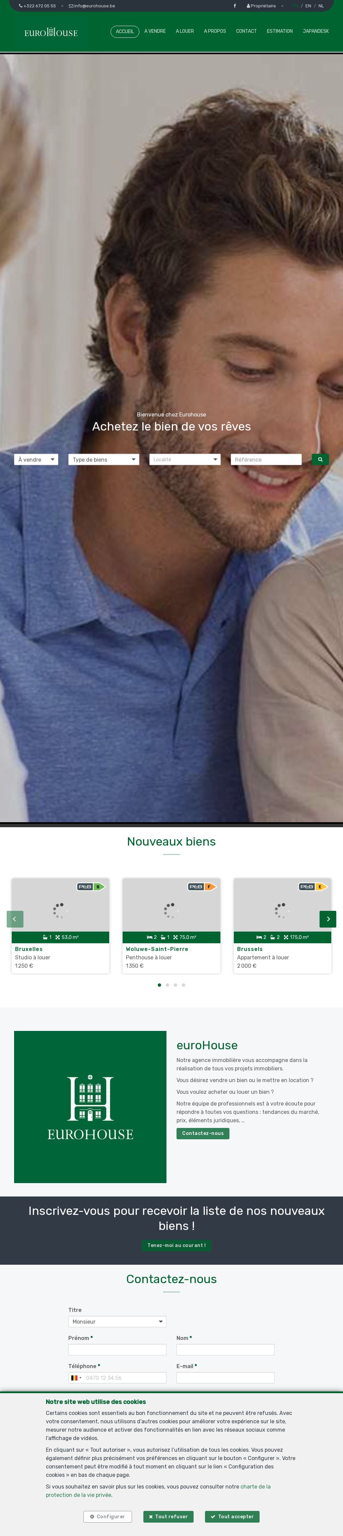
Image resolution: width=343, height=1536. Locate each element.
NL (321, 5)
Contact (246, 31)
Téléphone (84, 1366)
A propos (215, 31)
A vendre (155, 31)
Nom (184, 1338)
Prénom (80, 1338)
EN (308, 5)
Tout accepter (236, 1517)
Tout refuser (171, 1517)
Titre (75, 1310)
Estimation (280, 31)
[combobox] (76, 1377)
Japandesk (316, 31)
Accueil (125, 31)
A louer (185, 31)
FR (295, 5)
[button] (185, 459)
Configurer (111, 1517)
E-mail (187, 1366)
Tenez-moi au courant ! (176, 1245)
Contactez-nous (203, 1133)
